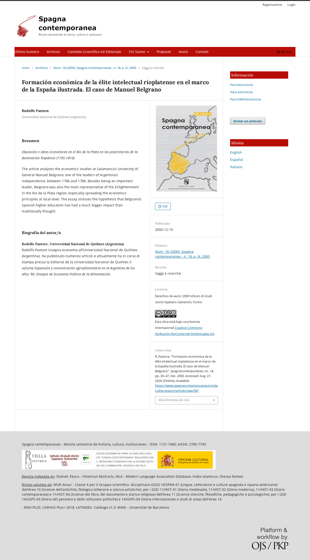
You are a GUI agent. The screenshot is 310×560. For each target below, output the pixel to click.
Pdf (164, 206)
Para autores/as (241, 92)
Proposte (164, 51)
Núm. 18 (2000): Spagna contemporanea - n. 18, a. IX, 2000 (95, 68)
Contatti (202, 51)
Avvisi (183, 51)
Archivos (41, 68)
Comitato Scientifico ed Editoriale (94, 51)
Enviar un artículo (247, 121)
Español (236, 159)
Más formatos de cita (173, 400)
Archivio (53, 51)
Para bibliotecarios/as (245, 99)
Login (291, 4)
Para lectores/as (241, 85)
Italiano (236, 167)
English (236, 152)
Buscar (286, 51)
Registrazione (272, 4)
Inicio (26, 68)
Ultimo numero (27, 51)
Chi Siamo (137, 51)
